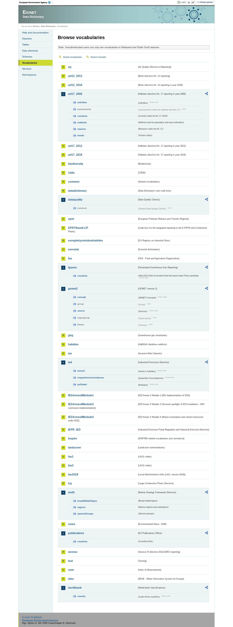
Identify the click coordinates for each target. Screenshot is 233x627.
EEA (36, 2)
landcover (74, 447)
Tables (25, 44)
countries (82, 116)
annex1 (81, 371)
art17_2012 (75, 145)
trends (80, 135)
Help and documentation (35, 32)
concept (81, 297)
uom (71, 569)
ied (70, 362)
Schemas (27, 56)
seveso (72, 551)
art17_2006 (75, 93)
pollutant (82, 384)
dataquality (75, 199)
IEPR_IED (74, 429)
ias (70, 353)
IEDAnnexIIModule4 (81, 417)
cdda (71, 172)
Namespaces (29, 74)
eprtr (71, 218)
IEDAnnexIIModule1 (81, 395)
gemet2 (73, 288)
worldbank (75, 587)
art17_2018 (75, 154)
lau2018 (73, 474)
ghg (70, 335)
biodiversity (75, 163)
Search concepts (98, 57)
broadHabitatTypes (87, 501)
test (70, 560)
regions (81, 507)
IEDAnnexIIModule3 (81, 404)
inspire (72, 438)
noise (71, 524)
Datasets (27, 38)
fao (70, 258)
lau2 (71, 465)
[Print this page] (189, 2)
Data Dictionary (48, 26)
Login (183, 2)
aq (69, 66)
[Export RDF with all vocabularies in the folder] (206, 94)
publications (76, 533)
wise (71, 578)
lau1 (71, 456)
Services (26, 68)
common (73, 181)
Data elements (30, 50)
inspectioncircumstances (90, 377)
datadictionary (77, 190)
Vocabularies (29, 62)
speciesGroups (85, 513)
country (81, 596)
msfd (71, 492)
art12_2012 (75, 76)
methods (82, 122)
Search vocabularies (72, 57)
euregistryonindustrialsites (85, 240)
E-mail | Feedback (32, 617)
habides (73, 344)
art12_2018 (75, 85)
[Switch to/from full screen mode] (194, 2)
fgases (72, 267)
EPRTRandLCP (78, 227)
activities (82, 102)
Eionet (36, 26)
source (81, 310)
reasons (81, 129)
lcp (70, 483)
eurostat (73, 249)
